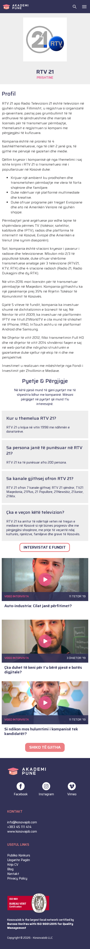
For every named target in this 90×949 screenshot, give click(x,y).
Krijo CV (12, 864)
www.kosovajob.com (22, 831)
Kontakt (13, 874)
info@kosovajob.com (22, 822)
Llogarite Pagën (18, 860)
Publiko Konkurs (18, 855)
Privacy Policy (17, 878)
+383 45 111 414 (19, 827)
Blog (10, 869)
